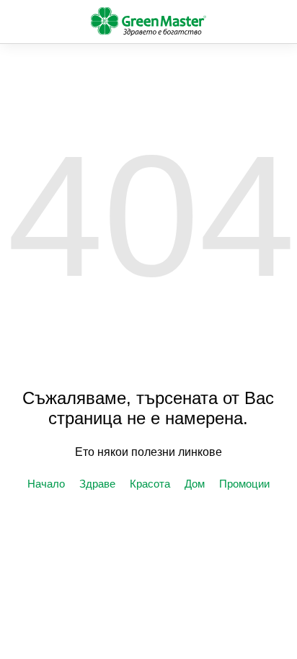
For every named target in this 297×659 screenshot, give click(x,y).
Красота (150, 484)
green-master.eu (148, 21)
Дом (195, 484)
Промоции (244, 484)
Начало (46, 484)
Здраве (97, 484)
